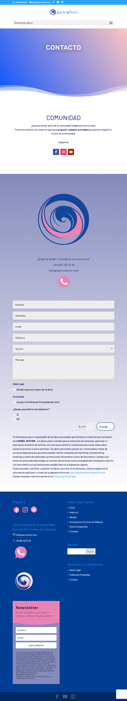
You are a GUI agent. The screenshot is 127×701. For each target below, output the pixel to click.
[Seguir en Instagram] (63, 152)
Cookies (73, 579)
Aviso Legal (75, 570)
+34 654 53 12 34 (63, 264)
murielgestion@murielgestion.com (87, 472)
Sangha (73, 517)
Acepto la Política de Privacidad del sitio (38, 402)
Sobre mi (74, 512)
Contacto (74, 531)
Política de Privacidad (64, 476)
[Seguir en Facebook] (56, 152)
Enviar (103, 426)
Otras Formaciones (79, 526)
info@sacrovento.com (64, 270)
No (18, 418)
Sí (18, 414)
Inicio (72, 507)
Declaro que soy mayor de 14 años (35, 389)
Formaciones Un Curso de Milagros (86, 522)
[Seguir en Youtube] (71, 152)
